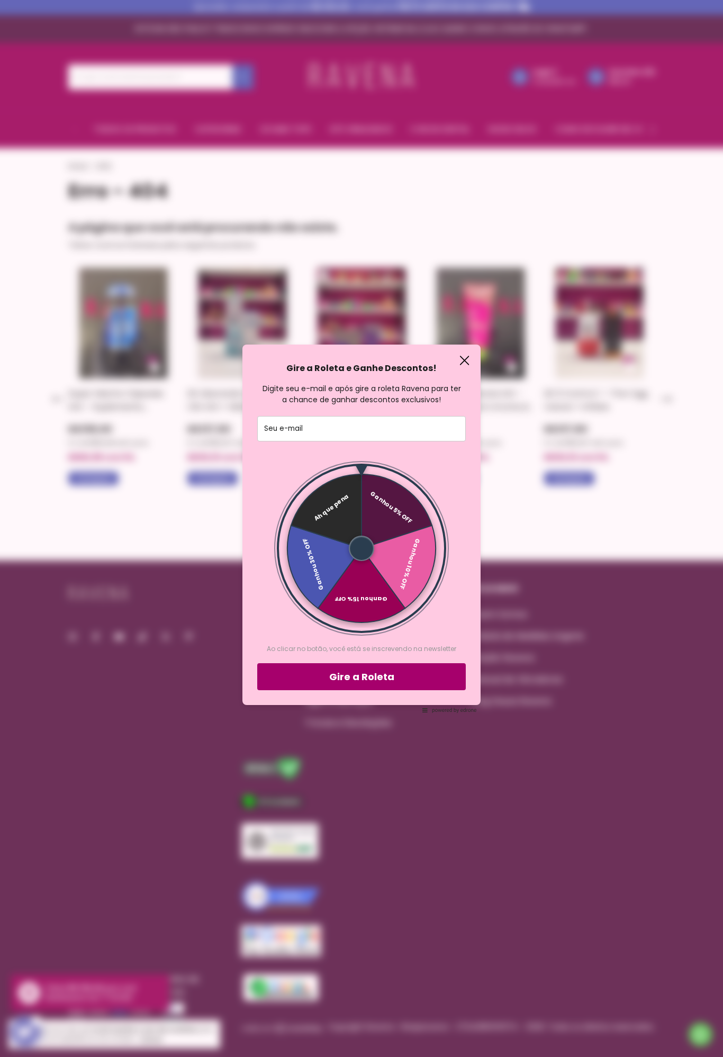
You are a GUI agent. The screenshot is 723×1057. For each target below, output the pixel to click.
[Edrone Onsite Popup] (361, 528)
